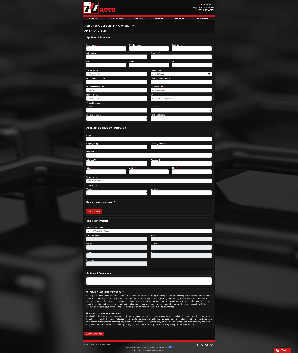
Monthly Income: (158, 143)
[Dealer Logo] (99, 7)
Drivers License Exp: (95, 86)
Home (86, 344)
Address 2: (155, 53)
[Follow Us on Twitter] (202, 345)
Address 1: (91, 53)
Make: (89, 244)
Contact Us (98, 344)
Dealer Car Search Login (133, 347)
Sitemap (152, 347)
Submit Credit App (94, 334)
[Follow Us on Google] (212, 345)
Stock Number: (93, 235)
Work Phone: (92, 177)
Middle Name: (135, 45)
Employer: (90, 135)
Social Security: (93, 70)
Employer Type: (93, 143)
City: (88, 61)
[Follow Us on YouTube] (207, 345)
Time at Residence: (94, 103)
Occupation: (91, 152)
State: (132, 61)
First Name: (91, 45)
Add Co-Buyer (94, 211)
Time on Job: (92, 185)
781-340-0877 (206, 10)
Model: (154, 244)
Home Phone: (92, 95)
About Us (91, 344)
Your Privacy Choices (162, 347)
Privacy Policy (169, 324)
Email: (153, 95)
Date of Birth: (157, 70)
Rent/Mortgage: (158, 115)
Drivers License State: (160, 78)
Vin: (152, 252)
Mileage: (90, 260)
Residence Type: (93, 115)
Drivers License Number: (97, 78)
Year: (153, 235)
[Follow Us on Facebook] (198, 345)
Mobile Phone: (157, 86)
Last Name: (177, 45)
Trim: (88, 252)
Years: (89, 107)
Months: (154, 107)
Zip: (174, 61)
